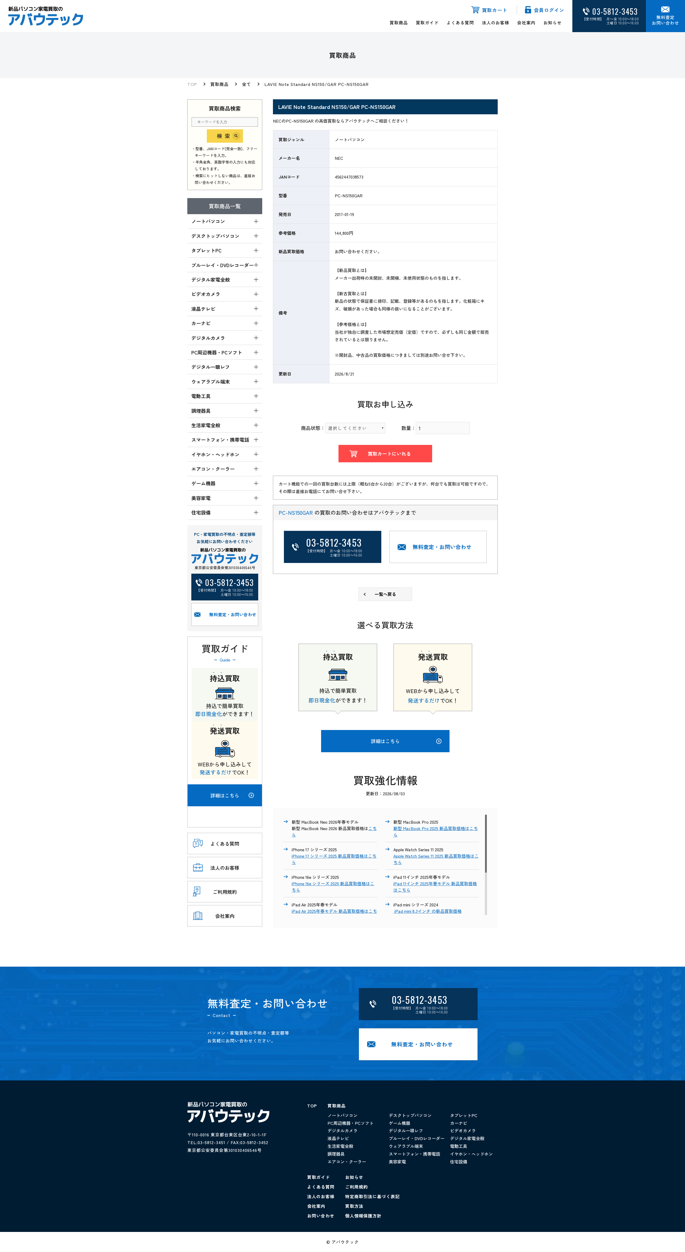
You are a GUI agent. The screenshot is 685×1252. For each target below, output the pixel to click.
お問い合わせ (320, 1215)
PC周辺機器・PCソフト (351, 1123)
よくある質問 (460, 22)
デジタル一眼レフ (406, 1130)
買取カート (494, 9)
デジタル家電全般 (467, 1138)
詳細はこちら (224, 795)
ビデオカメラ (463, 1130)
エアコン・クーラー (347, 1161)
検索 (225, 136)
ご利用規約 (356, 1186)
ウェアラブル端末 (406, 1146)
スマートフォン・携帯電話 (414, 1154)
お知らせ (552, 22)
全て (246, 84)
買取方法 (354, 1206)
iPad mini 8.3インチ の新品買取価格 (427, 911)
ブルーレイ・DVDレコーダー (416, 1138)
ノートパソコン (342, 1115)
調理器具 (336, 1154)
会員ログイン (549, 9)
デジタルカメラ (342, 1130)
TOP (192, 84)
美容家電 (397, 1161)
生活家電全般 (340, 1146)
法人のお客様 (495, 22)
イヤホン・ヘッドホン (471, 1154)
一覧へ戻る (385, 594)
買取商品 (399, 22)
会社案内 (526, 22)
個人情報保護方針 (363, 1215)
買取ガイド (427, 22)
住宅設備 (458, 1161)
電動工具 (458, 1146)
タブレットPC (463, 1115)
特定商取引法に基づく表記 (372, 1196)
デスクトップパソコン (410, 1115)
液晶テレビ (338, 1138)
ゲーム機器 (399, 1123)
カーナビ (458, 1123)
